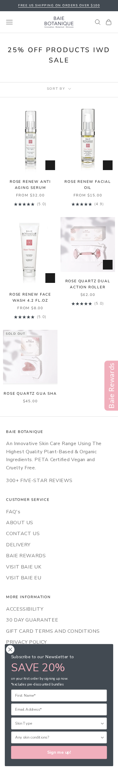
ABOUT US (19, 522)
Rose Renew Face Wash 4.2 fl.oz (30, 297)
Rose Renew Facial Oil (87, 184)
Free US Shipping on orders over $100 (59, 5)
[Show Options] (102, 723)
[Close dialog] (10, 649)
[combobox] (57, 723)
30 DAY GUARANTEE (32, 620)
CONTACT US (23, 533)
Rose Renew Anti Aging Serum (30, 184)
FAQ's (13, 511)
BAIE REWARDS (26, 555)
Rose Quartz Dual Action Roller (87, 284)
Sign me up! (59, 752)
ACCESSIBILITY (24, 609)
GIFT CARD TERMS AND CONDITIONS (53, 631)
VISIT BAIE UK (23, 567)
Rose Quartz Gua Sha (30, 393)
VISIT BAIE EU (23, 578)
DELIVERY (18, 544)
